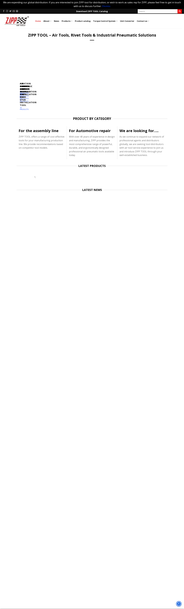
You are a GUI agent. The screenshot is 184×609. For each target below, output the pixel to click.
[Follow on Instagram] (7, 11)
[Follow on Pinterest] (17, 11)
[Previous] (19, 80)
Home (38, 21)
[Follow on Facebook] (4, 11)
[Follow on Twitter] (10, 11)
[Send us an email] (14, 11)
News (56, 21)
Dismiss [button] (106, 6)
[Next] (27, 80)
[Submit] (180, 11)
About (46, 21)
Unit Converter (127, 21)
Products (66, 21)
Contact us (142, 21)
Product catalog (83, 21)
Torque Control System (104, 21)
